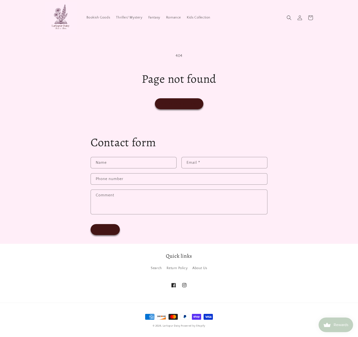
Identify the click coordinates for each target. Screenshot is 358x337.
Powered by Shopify (193, 326)
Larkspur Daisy (172, 326)
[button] (289, 17)
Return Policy (177, 268)
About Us (199, 268)
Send (105, 229)
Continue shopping (179, 103)
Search (156, 268)
